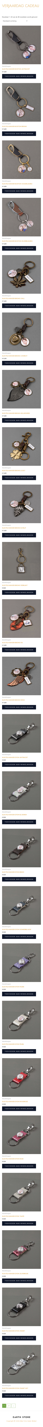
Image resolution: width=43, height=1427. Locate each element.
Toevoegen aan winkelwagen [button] (19, 76)
